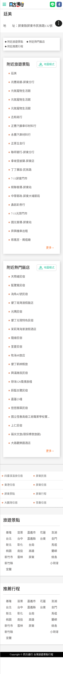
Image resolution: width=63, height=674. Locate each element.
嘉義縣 (31, 538)
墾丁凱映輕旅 (19, 364)
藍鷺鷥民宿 (18, 285)
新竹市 (9, 557)
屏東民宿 (41, 475)
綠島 (54, 557)
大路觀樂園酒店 (21, 443)
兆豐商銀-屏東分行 (22, 82)
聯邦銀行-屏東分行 (22, 152)
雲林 (20, 557)
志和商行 (16, 117)
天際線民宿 (18, 276)
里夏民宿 (16, 346)
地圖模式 (49, 64)
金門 (54, 538)
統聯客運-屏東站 (21, 187)
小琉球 (54, 563)
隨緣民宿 (16, 337)
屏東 (31, 557)
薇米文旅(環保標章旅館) (26, 434)
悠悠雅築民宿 (19, 407)
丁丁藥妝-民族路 (21, 169)
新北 (9, 544)
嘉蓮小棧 (16, 399)
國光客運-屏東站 (21, 222)
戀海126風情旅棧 (21, 381)
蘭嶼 (54, 550)
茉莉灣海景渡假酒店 (23, 329)
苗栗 (20, 532)
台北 (9, 538)
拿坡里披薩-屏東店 (22, 160)
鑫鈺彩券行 (18, 204)
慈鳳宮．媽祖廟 (21, 239)
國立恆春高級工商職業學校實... (30, 416)
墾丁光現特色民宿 (22, 320)
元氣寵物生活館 (21, 90)
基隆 (9, 532)
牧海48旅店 (18, 355)
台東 (43, 538)
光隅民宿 (16, 311)
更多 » (50, 247)
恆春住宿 (41, 502)
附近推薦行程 (15, 46)
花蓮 (43, 532)
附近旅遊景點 (15, 41)
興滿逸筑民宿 (19, 372)
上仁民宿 (16, 425)
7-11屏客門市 (19, 178)
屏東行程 (41, 493)
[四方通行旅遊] (16, 6)
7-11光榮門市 (19, 213)
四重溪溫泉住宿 (13, 475)
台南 (31, 544)
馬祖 (54, 544)
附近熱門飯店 (37, 41)
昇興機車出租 (19, 231)
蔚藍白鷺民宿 (19, 390)
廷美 (14, 73)
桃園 (9, 550)
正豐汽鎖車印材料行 (23, 125)
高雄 (31, 550)
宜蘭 (9, 569)
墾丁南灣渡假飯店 (22, 302)
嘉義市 (31, 532)
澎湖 (54, 532)
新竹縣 (9, 563)
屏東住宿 (41, 484)
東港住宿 (9, 484)
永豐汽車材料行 (21, 134)
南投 (20, 550)
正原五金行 (18, 143)
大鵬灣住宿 (11, 502)
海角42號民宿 (19, 294)
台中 (20, 538)
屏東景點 (9, 493)
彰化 (20, 544)
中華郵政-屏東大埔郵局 (25, 195)
